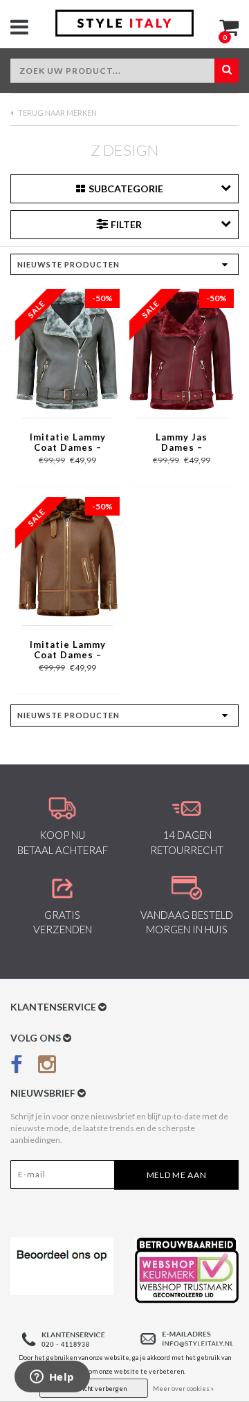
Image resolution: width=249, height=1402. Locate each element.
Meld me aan (177, 1175)
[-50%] (67, 349)
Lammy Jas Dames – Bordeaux (182, 443)
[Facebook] (16, 1067)
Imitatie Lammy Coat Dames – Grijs (68, 443)
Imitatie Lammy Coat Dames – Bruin (68, 651)
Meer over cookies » (183, 1388)
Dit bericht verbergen (94, 1388)
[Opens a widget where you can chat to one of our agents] (52, 1378)
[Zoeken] (226, 71)
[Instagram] (47, 1067)
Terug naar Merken (57, 112)
